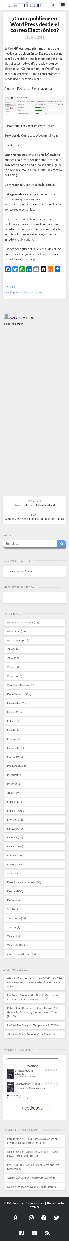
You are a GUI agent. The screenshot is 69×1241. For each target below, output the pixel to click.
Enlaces (11, 721)
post (15, 292)
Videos (11, 945)
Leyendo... (33, 1066)
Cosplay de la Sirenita (43, 1177)
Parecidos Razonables (20, 882)
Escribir (12, 730)
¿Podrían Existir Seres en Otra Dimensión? (32, 1034)
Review (11, 900)
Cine (10, 649)
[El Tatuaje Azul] (10, 1075)
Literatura (13, 819)
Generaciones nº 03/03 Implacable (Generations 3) (30, 1087)
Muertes (12, 837)
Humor (11, 756)
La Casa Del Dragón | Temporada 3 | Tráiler (33, 1025)
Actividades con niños (20, 622)
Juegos (11, 792)
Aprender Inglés (16, 640)
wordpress (36, 292)
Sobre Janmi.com (35, 1203)
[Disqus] (34, 356)
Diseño (11, 712)
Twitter (11, 927)
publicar (24, 292)
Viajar (10, 936)
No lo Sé (9, 286)
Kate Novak (22, 1074)
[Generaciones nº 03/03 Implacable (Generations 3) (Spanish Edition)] (10, 1088)
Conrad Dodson (16, 1186)
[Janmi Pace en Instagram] (31, 1215)
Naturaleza (14, 855)
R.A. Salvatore (15, 1095)
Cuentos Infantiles (18, 685)
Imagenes (13, 765)
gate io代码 (14, 1138)
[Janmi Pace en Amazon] (15, 1215)
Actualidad (13, 631)
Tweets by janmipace (19, 571)
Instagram (13, 774)
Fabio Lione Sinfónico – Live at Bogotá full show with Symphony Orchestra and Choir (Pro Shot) (32, 1012)
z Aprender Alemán (18, 954)
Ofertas (12, 873)
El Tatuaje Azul (24, 1070)
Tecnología (14, 918)
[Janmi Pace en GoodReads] (21, 1231)
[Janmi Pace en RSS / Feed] (47, 1231)
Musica (11, 846)
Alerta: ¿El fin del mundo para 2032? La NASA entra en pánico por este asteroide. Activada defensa (34, 982)
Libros (11, 801)
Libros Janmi (14, 810)
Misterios (13, 828)
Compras (12, 676)
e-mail (8, 292)
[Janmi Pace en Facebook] (44, 1215)
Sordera (12, 909)
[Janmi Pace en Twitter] (57, 1215)
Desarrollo (13, 703)
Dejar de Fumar (16, 694)
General (12, 747)
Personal (12, 891)
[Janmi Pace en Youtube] (34, 1231)
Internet (12, 783)
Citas (10, 658)
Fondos (11, 739)
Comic (11, 667)
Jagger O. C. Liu (16, 1177)
